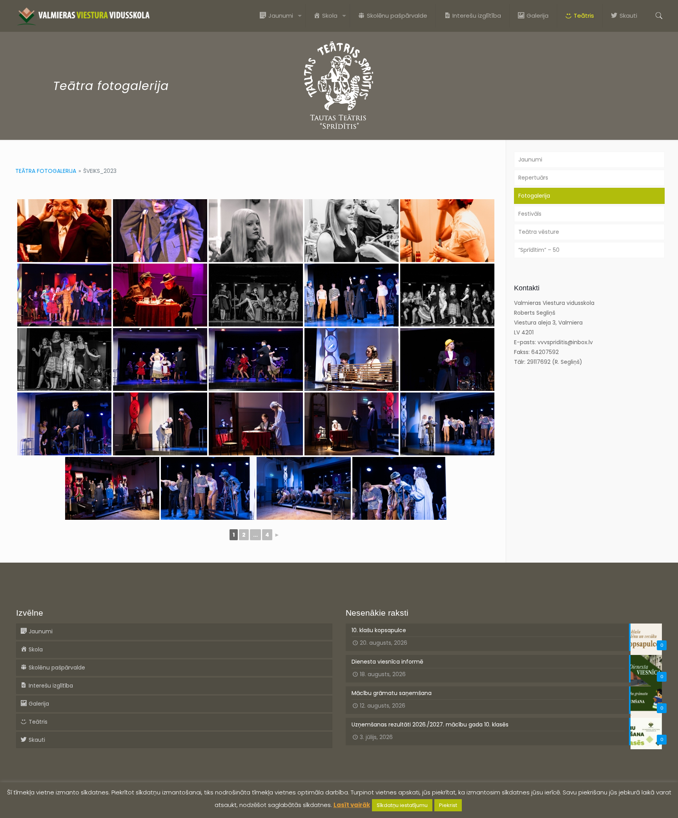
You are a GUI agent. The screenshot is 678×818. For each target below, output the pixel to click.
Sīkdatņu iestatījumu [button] (402, 805)
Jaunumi (530, 159)
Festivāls (529, 214)
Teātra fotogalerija (45, 171)
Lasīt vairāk (352, 805)
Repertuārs (533, 178)
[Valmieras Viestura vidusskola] (83, 15)
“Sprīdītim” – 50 (539, 250)
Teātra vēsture (538, 232)
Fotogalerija (534, 196)
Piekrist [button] (448, 805)
